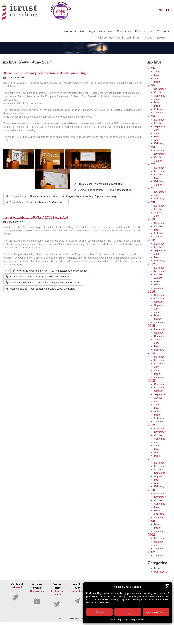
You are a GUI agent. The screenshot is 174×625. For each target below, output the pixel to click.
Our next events (37, 587)
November (160, 153)
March (157, 81)
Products (123, 31)
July (156, 129)
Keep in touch (77, 587)
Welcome (69, 31)
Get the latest (57, 589)
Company (86, 31)
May (156, 75)
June (157, 71)
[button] (167, 586)
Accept (99, 612)
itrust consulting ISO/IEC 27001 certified (35, 217)
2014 (151, 353)
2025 (151, 85)
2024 (151, 116)
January (158, 112)
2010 (151, 490)
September (160, 95)
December (160, 88)
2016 (151, 291)
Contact (162, 31)
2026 (151, 68)
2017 (151, 264)
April (156, 78)
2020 (151, 202)
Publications (144, 31)
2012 (151, 425)
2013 (151, 380)
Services (105, 31)
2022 (151, 164)
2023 (151, 147)
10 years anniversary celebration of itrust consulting (44, 73)
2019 (151, 219)
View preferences (155, 612)
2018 (151, 240)
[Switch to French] (167, 10)
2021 (151, 188)
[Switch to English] (160, 10)
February (159, 109)
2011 (151, 459)
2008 (151, 534)
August (158, 212)
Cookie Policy (115, 619)
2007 (151, 552)
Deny (128, 612)
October (158, 92)
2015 (151, 325)
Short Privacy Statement (134, 619)
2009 (151, 520)
